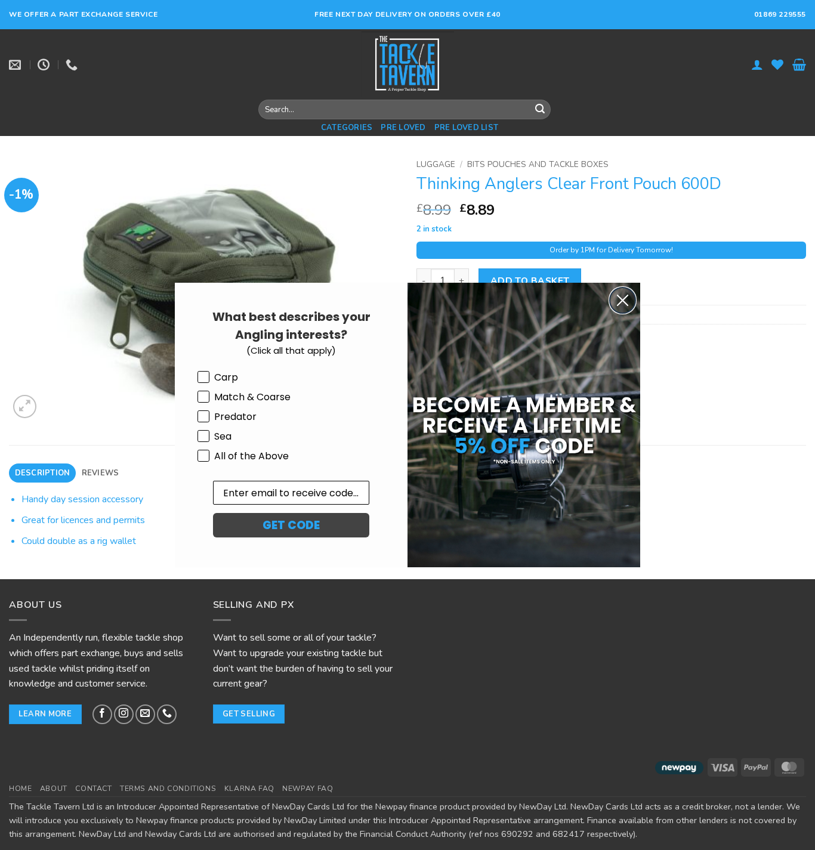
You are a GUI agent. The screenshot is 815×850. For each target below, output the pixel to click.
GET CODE (291, 525)
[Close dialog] (622, 300)
